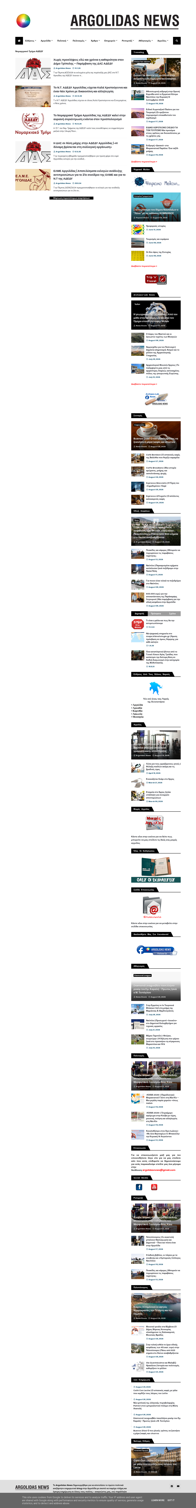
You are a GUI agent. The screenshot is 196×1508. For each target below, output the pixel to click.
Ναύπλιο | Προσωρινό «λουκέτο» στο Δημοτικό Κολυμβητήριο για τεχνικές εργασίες (161, 1023)
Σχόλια (172, 613)
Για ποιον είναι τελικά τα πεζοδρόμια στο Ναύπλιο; (163, 582)
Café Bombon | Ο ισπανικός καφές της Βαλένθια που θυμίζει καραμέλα (163, 456)
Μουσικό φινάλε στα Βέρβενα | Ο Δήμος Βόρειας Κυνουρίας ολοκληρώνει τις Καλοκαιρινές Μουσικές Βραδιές (161, 1331)
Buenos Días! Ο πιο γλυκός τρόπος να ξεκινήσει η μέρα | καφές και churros (156, 440)
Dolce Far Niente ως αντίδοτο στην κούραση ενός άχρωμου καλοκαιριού (155, 77)
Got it (171, 1500)
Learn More (157, 1500)
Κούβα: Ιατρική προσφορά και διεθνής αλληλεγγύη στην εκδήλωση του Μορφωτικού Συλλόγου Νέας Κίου (155, 1079)
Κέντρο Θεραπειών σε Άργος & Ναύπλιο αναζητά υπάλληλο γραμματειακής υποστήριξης (151, 748)
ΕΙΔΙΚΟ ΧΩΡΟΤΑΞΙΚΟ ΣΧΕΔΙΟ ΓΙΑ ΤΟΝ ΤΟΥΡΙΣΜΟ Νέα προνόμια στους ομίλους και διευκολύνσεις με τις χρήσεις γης (163, 131)
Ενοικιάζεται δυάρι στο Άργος (160, 779)
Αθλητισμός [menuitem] (145, 40)
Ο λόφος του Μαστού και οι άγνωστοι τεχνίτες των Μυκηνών (161, 335)
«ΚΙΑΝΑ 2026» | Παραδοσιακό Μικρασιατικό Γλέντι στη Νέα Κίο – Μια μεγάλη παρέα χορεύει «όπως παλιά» (162, 1099)
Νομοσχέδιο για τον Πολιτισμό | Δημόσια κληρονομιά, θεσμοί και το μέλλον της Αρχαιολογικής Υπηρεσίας (162, 351)
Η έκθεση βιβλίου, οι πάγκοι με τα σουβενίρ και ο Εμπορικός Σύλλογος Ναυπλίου (163, 1258)
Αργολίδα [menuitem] (46, 40)
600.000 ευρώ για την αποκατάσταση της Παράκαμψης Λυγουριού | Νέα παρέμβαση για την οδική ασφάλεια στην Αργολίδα (163, 598)
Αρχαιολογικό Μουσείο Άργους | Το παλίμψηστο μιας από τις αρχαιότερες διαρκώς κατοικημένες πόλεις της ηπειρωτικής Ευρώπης (162, 369)
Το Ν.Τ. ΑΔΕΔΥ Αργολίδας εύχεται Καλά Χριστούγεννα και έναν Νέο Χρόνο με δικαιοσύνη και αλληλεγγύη (90, 89)
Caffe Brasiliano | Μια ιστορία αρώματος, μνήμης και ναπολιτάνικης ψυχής (161, 471)
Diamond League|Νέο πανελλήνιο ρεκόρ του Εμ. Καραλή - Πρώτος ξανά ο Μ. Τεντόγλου (155, 989)
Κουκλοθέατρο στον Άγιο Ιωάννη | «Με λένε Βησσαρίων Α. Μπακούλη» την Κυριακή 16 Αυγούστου (163, 1134)
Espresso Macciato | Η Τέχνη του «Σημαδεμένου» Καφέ (162, 484)
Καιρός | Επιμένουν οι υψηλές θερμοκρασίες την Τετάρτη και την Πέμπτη (153, 1310)
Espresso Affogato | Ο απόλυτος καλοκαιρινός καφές (162, 497)
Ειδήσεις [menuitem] (29, 40)
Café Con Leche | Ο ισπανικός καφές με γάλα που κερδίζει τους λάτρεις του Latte (155, 1392)
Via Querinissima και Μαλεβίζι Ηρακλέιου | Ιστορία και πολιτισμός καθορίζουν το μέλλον (162, 1365)
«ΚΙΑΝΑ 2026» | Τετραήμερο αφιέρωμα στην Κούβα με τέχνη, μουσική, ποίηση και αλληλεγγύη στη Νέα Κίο (161, 1117)
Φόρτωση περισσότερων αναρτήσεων (71, 198)
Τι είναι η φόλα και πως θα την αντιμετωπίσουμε (160, 622)
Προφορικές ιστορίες (156, 226)
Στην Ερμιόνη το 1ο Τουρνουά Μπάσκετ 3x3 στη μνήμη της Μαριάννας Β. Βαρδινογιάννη (160, 1008)
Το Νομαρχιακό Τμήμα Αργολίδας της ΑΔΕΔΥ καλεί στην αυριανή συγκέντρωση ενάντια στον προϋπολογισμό (89, 117)
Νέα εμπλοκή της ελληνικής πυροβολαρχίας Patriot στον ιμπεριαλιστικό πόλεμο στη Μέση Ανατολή (155, 1406)
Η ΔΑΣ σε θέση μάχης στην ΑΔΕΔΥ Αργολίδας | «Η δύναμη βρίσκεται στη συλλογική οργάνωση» (85, 145)
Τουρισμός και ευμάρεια (157, 239)
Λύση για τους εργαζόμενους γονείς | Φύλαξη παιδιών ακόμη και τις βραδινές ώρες (163, 767)
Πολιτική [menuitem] (61, 40)
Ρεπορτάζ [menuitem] (127, 40)
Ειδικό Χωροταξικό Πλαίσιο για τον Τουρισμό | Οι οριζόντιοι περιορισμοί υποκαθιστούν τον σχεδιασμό (162, 113)
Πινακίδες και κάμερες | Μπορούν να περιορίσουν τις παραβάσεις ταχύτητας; (163, 553)
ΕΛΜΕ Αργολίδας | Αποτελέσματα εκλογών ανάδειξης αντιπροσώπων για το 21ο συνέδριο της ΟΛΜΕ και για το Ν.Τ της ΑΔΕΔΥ (89, 174)
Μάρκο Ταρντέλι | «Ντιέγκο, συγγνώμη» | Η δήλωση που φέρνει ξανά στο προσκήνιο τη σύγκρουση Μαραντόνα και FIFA (163, 1040)
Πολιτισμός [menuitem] (78, 40)
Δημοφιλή (139, 613)
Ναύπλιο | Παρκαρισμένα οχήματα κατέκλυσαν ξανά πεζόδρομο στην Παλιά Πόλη (162, 568)
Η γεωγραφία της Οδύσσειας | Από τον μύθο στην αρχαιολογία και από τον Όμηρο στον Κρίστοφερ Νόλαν (155, 318)
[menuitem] (19, 41)
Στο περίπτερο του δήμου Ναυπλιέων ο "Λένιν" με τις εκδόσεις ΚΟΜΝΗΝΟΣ (156, 211)
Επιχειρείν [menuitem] (109, 40)
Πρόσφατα (156, 613)
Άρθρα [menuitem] (94, 40)
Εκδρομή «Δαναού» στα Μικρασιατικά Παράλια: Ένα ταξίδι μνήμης (162, 148)
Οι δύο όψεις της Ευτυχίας (158, 252)
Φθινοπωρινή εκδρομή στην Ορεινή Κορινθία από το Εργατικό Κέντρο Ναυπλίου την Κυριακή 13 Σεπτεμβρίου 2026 (163, 95)
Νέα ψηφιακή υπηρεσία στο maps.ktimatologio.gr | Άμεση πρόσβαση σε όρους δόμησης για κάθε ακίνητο (162, 637)
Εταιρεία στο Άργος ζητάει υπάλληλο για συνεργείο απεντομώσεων (158, 795)
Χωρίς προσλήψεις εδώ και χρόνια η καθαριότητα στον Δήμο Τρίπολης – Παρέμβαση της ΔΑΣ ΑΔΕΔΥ (88, 61)
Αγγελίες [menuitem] (161, 40)
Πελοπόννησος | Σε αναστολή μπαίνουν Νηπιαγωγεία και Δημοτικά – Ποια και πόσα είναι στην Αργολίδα (161, 1241)
